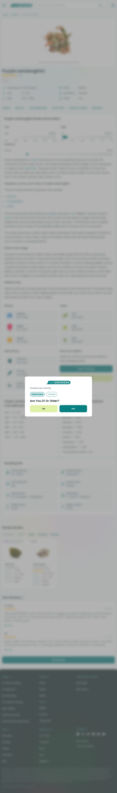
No (43, 408)
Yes (73, 408)
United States (37, 394)
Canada (51, 394)
